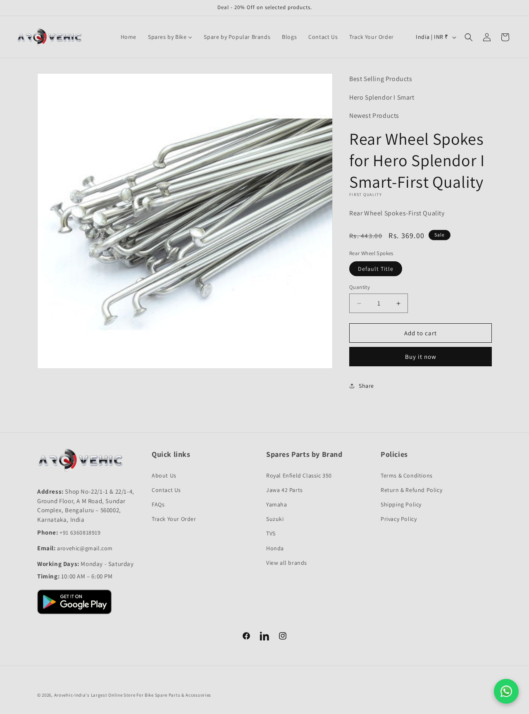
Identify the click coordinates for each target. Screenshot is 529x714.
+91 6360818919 (80, 532)
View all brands (286, 562)
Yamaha (276, 504)
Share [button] (366, 385)
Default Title (375, 268)
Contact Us (166, 490)
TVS (271, 533)
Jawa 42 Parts (284, 490)
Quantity (359, 287)
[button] (469, 37)
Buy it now (420, 357)
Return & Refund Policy (411, 490)
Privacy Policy (399, 519)
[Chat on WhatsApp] (506, 691)
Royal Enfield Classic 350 (299, 475)
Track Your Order (174, 519)
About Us (164, 475)
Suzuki (275, 519)
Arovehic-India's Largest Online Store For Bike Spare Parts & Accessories (132, 695)
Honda (275, 548)
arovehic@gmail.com (85, 548)
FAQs (158, 504)
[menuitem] (128, 36)
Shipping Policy (401, 504)
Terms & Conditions (407, 475)
